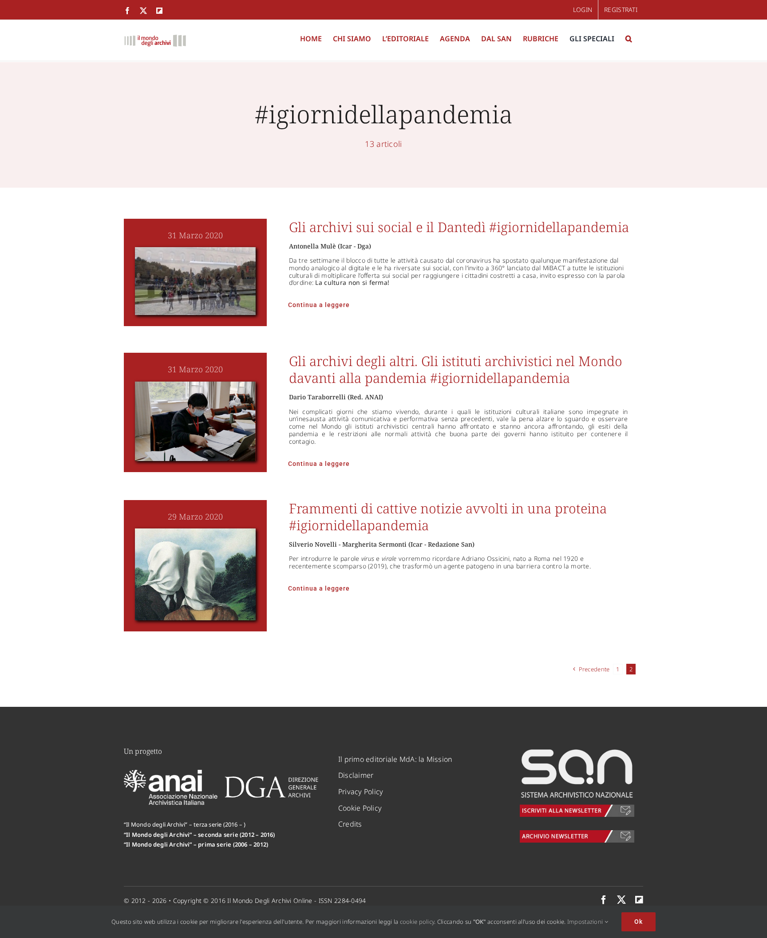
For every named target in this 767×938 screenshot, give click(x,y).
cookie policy (417, 922)
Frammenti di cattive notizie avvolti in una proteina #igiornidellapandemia (448, 516)
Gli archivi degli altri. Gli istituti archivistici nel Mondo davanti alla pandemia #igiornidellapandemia (455, 369)
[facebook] (603, 899)
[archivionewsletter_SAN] (577, 834)
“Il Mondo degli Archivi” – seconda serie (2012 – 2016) (199, 835)
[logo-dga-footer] (271, 779)
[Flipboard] (639, 899)
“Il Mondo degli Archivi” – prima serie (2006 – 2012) (196, 844)
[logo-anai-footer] (171, 774)
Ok (638, 921)
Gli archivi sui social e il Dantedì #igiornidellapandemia (459, 227)
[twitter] (621, 899)
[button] (628, 38)
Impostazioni (586, 922)
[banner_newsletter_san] (577, 751)
